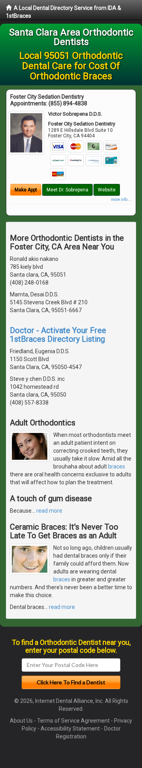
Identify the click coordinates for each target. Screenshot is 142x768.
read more (49, 511)
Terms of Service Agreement (73, 720)
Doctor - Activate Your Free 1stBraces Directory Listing (58, 335)
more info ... (121, 199)
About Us (21, 720)
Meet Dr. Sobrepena (67, 190)
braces (116, 466)
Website (107, 190)
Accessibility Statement (70, 728)
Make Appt (26, 190)
